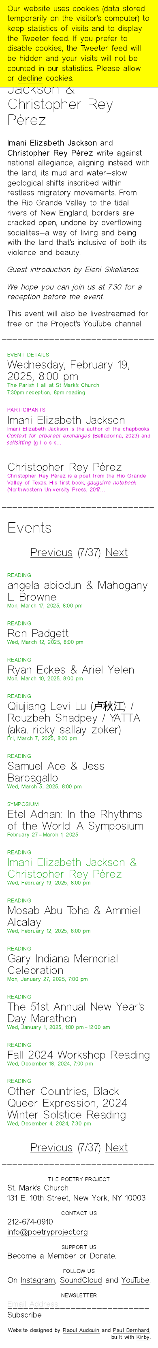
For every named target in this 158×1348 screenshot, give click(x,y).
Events (29, 527)
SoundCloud (81, 1279)
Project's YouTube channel (96, 323)
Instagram (38, 1279)
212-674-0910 (30, 1221)
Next (116, 552)
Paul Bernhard (131, 1330)
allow (132, 68)
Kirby (143, 1337)
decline (30, 78)
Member (61, 1255)
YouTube (135, 1279)
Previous (51, 552)
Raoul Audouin (81, 1330)
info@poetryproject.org (47, 1231)
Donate (102, 1255)
